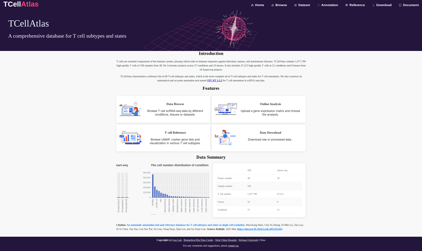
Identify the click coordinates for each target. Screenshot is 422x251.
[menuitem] (257, 5)
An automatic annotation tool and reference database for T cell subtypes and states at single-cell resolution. (186, 225)
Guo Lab (177, 240)
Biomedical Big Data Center (198, 240)
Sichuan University (248, 240)
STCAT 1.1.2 (214, 80)
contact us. (233, 245)
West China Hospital (226, 240)
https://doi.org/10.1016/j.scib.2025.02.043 (259, 229)
